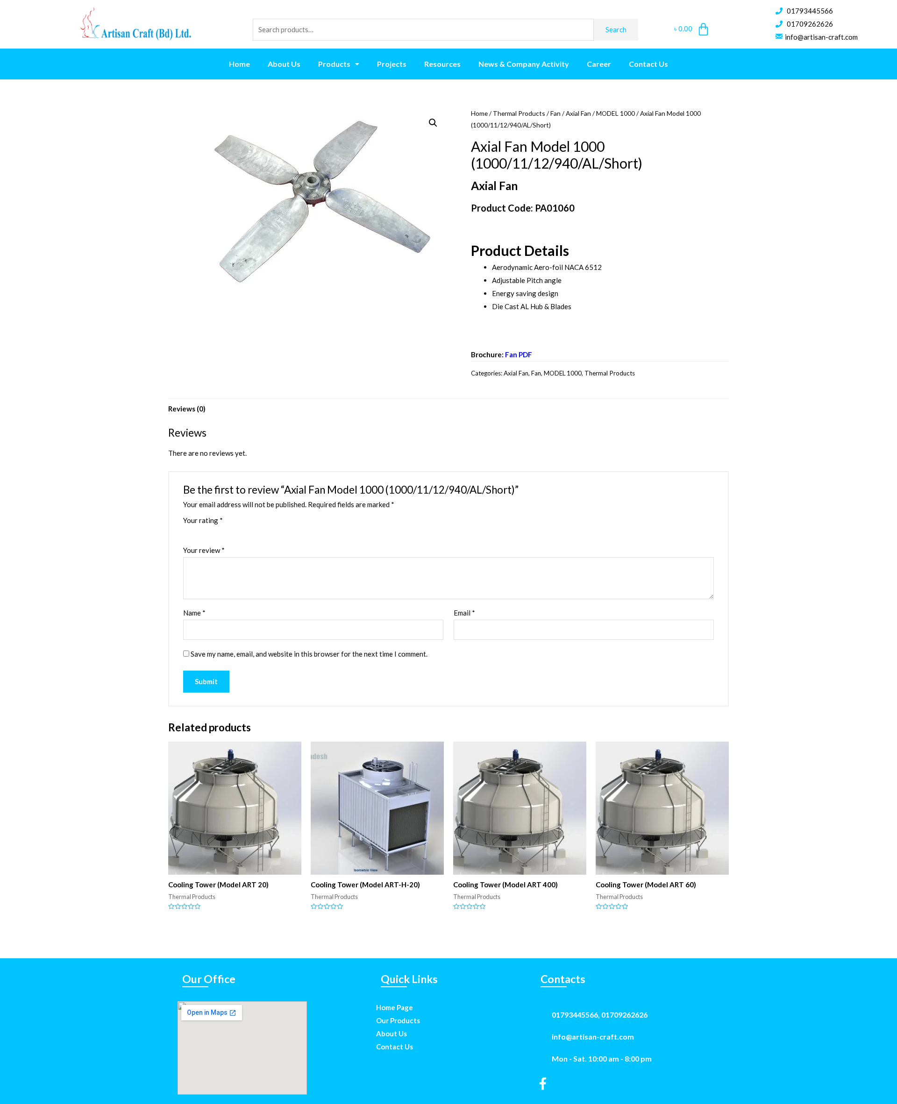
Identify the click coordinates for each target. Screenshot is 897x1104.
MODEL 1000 (615, 113)
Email (464, 613)
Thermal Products (519, 113)
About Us (284, 63)
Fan (555, 113)
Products (334, 63)
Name (194, 613)
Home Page (394, 1007)
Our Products (398, 1020)
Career (599, 63)
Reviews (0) (187, 408)
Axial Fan (578, 113)
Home (239, 63)
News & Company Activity (523, 63)
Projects (391, 63)
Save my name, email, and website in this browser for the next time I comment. (309, 654)
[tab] (187, 409)
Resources (442, 63)
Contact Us (648, 63)
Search (615, 29)
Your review (204, 550)
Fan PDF (518, 354)
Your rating (203, 520)
